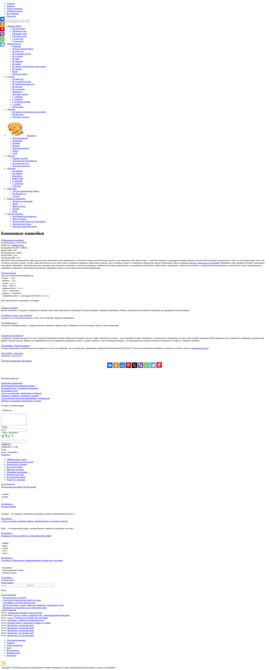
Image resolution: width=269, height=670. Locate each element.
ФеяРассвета (18, 245)
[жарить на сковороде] (12, 335)
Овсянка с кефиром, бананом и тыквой (20, 396)
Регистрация (7, 582)
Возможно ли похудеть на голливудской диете (25, 607)
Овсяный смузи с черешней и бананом (19, 388)
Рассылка (11, 16)
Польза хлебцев (8, 506)
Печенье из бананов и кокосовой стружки (21, 401)
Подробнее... (7, 504)
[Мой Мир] (122, 365)
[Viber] (140, 365)
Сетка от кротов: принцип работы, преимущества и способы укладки (34, 521)
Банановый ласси (9, 390)
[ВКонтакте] (110, 365)
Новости (11, 6)
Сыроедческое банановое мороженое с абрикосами (25, 398)
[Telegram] (153, 365)
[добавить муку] (9, 323)
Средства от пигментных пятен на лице (22, 600)
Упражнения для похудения (20, 462)
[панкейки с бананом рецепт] (15, 345)
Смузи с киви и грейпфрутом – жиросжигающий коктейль (41, 615)
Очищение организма (17, 472)
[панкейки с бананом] (12, 353)
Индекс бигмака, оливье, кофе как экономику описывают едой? (33, 605)
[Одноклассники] (116, 365)
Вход (3, 590)
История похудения (16, 477)
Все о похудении (15, 467)
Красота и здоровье (16, 479)
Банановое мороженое (11, 383)
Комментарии (13, 653)
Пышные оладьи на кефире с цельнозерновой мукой (26, 536)
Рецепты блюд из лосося (14, 597)
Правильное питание (17, 464)
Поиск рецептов (14, 8)
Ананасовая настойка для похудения (18, 487)
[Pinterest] (128, 365)
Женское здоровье (15, 469)
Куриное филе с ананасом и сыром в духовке (28, 623)
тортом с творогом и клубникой (204, 263)
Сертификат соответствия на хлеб (19, 602)
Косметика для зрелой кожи (20, 625)
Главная (10, 3)
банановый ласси (200, 348)
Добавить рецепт (15, 11)
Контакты (11, 655)
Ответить (5, 454)
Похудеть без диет (15, 474)
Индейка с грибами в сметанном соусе (25, 620)
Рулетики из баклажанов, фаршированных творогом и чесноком (32, 560)
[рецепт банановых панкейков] (16, 361)
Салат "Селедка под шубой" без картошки (27, 618)
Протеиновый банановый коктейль (18, 385)
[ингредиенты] (8, 273)
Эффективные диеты (17, 459)
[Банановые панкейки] (12, 240)
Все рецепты (13, 13)
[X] (134, 365)
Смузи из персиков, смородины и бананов (21, 393)
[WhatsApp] (147, 365)
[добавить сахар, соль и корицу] (16, 315)
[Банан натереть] (9, 308)
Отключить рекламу (16, 640)
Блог (9, 648)
